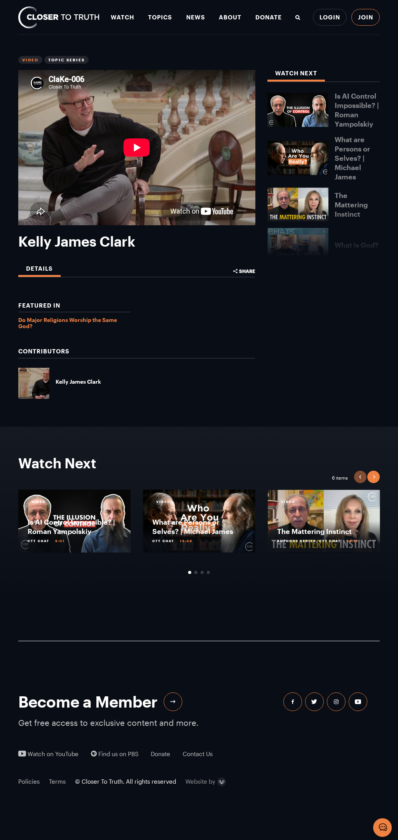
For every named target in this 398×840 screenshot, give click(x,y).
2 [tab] (195, 572)
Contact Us (198, 754)
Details (39, 268)
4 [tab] (208, 572)
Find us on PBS (117, 754)
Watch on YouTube (52, 754)
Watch (122, 17)
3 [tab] (202, 572)
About (230, 17)
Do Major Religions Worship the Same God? (67, 323)
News (195, 17)
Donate (268, 17)
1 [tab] (189, 572)
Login (329, 17)
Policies (29, 781)
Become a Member (87, 701)
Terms (57, 781)
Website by (200, 782)
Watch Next (296, 73)
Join (365, 17)
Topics (160, 17)
